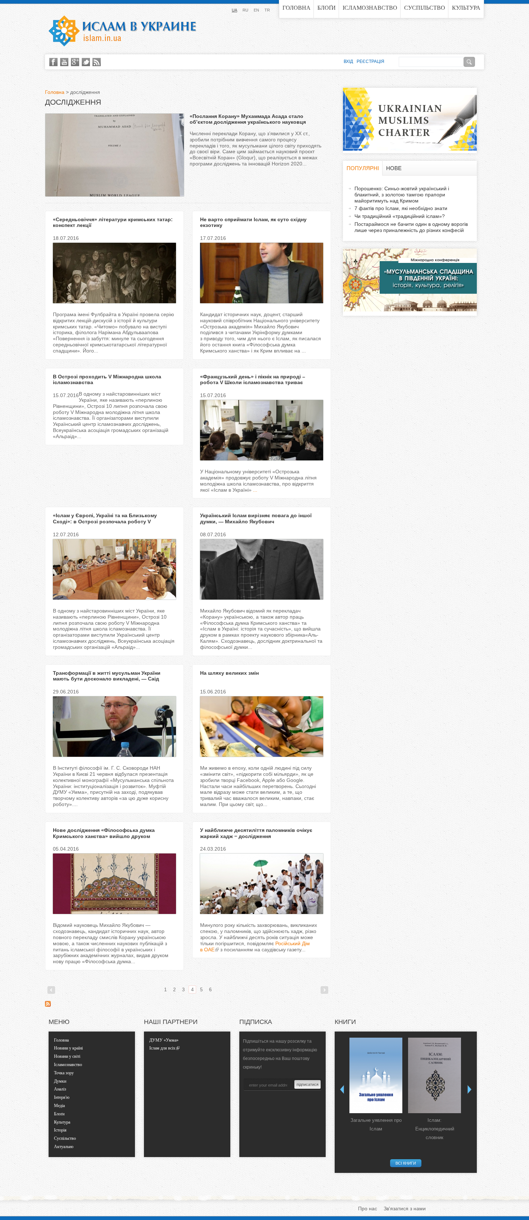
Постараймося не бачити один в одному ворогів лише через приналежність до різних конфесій (411, 227)
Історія (60, 1130)
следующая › (324, 990)
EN (256, 10)
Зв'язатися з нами (405, 1208)
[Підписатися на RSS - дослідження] (48, 1005)
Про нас (367, 1208)
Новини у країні (68, 1048)
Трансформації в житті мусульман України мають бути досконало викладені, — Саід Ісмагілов (106, 679)
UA (234, 10)
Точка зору (64, 1072)
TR (267, 10)
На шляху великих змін (229, 673)
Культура (466, 8)
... (255, 490)
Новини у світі (67, 1056)
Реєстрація (370, 61)
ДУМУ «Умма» (163, 1040)
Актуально (63, 1146)
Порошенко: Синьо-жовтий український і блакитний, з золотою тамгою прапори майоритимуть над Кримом (401, 195)
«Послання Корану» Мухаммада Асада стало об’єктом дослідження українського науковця (248, 119)
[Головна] (122, 30)
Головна (296, 8)
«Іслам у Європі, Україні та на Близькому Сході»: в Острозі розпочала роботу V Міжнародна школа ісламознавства (105, 522)
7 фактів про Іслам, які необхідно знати (400, 208)
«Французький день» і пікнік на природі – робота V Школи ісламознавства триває (252, 380)
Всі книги (405, 1163)
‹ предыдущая (51, 990)
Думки (60, 1081)
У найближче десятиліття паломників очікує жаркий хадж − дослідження (256, 833)
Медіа (59, 1105)
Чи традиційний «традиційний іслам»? (399, 216)
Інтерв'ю (61, 1097)
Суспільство (424, 8)
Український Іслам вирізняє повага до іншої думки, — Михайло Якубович (256, 518)
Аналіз (60, 1089)
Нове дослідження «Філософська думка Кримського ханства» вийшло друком (104, 833)
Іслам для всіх (162, 1048)
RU (245, 10)
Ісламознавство (370, 8)
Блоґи (326, 8)
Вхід (348, 61)
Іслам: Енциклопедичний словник (434, 1128)
